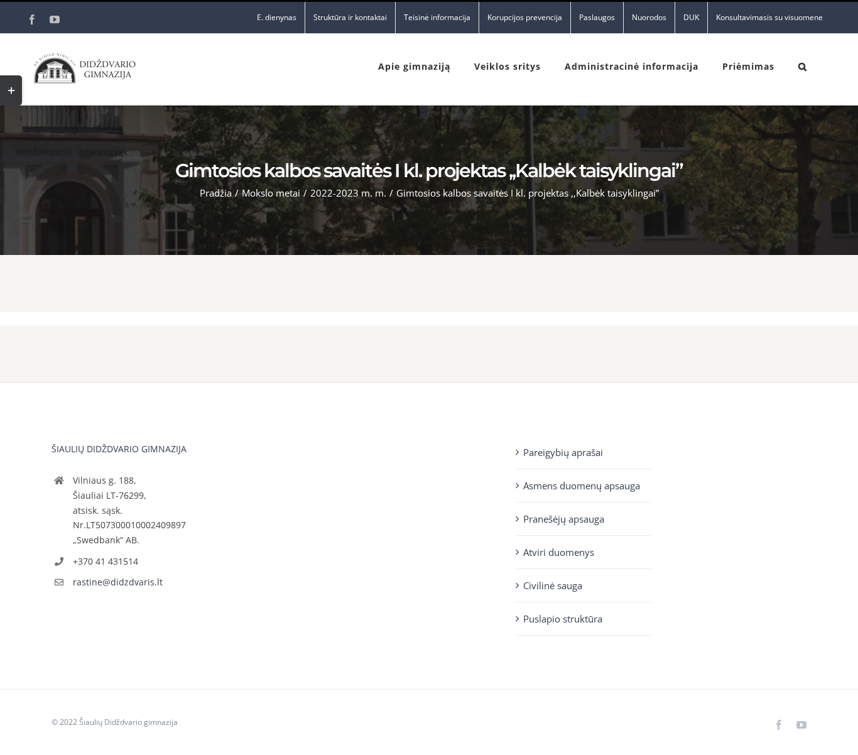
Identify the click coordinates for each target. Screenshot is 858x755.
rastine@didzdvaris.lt (118, 582)
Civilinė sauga (552, 585)
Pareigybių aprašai (563, 452)
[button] (802, 65)
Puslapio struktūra (562, 618)
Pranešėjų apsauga (563, 519)
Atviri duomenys (558, 552)
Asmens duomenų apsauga (581, 485)
